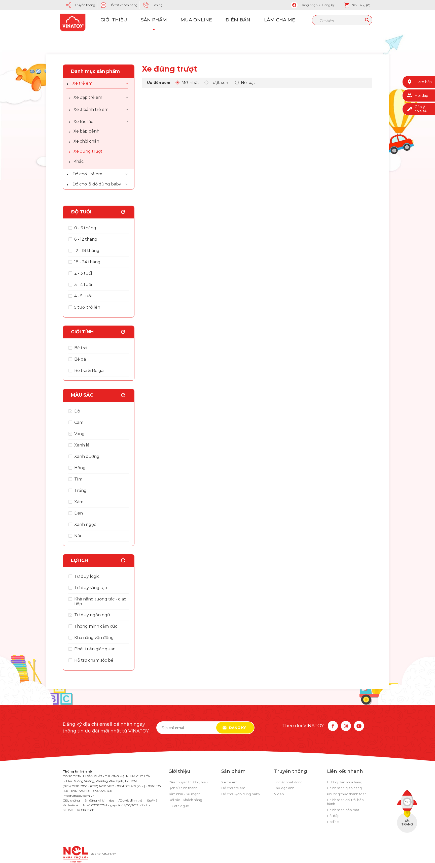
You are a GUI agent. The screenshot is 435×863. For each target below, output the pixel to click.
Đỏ (77, 411)
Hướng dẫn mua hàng (344, 782)
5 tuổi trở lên (87, 307)
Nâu (78, 535)
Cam (78, 422)
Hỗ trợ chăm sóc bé (93, 660)
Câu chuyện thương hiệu (188, 782)
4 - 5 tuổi (83, 296)
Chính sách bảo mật (343, 810)
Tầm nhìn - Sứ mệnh (184, 794)
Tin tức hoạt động (288, 782)
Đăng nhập (309, 5)
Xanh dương (86, 456)
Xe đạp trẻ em (88, 97)
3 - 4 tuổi (83, 284)
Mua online (196, 20)
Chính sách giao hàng (344, 788)
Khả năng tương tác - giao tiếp (100, 601)
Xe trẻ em (82, 83)
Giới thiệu (113, 20)
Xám (78, 501)
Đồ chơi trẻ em (87, 174)
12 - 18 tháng (86, 250)
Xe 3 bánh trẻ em (91, 109)
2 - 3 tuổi (83, 273)
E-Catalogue (178, 806)
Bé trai (80, 347)
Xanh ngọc (85, 524)
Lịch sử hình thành (182, 788)
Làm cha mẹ (279, 20)
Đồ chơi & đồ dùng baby (96, 184)
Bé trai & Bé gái (89, 370)
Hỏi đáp (333, 816)
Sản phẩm (154, 20)
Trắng (80, 490)
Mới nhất (190, 82)
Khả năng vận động (94, 637)
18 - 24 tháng (87, 262)
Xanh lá (81, 445)
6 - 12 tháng (85, 239)
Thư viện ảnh (284, 788)
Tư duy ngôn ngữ (92, 615)
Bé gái (80, 359)
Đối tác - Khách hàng (185, 800)
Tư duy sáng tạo (90, 587)
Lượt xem (220, 82)
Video (279, 794)
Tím (78, 479)
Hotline (333, 822)
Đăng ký (328, 5)
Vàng (79, 433)
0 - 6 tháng (85, 228)
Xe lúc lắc (83, 121)
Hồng (80, 467)
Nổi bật (248, 82)
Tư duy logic (86, 576)
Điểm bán (238, 20)
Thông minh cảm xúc (95, 626)
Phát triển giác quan (95, 649)
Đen (78, 513)
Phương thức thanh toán (347, 794)
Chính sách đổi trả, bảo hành (345, 802)
